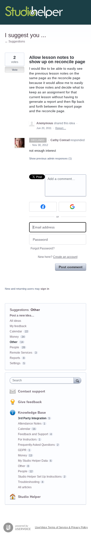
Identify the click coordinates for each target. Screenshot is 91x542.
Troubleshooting (29, 482)
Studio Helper (29, 497)
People (14, 347)
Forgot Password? (43, 248)
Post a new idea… (22, 315)
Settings (15, 363)
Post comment (71, 267)
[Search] (77, 380)
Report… (60, 128)
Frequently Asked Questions (36, 444)
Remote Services (21, 352)
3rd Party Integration (32, 418)
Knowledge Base (32, 412)
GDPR (22, 450)
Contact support (31, 391)
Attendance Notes (29, 423)
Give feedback (30, 402)
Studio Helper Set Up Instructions (40, 476)
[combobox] (43, 380)
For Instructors (27, 439)
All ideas (15, 320)
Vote (14, 69)
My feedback (18, 326)
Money (14, 336)
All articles (25, 487)
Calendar (16, 331)
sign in (45, 288)
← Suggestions (15, 41)
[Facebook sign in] (43, 207)
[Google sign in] (72, 207)
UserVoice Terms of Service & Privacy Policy (61, 527)
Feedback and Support (33, 434)
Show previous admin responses (50, 158)
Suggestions (19, 310)
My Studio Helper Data (33, 460)
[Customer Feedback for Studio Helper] (34, 12)
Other (35, 310)
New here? (57, 257)
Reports (15, 358)
